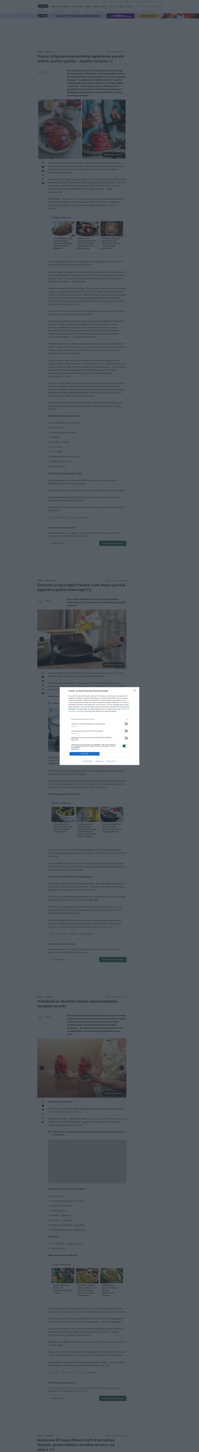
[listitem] (99, 719)
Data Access (99, 761)
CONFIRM (84, 754)
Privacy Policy (111, 761)
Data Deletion (87, 761)
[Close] (135, 691)
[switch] (125, 723)
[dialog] (99, 726)
